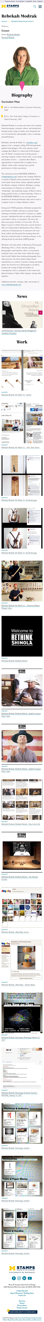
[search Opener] (34, 6)
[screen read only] (40, 6)
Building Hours (29, 1293)
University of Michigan (24, 1318)
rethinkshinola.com (9, 176)
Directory (22, 1301)
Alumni (34, 1)
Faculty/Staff (29, 1)
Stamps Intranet (22, 1308)
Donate (22, 1303)
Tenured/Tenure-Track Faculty (22, 21)
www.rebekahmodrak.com (11, 284)
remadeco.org (32, 142)
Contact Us (22, 1295)
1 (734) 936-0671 (22, 1291)
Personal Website (8, 37)
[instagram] (19, 1278)
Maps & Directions (16, 1293)
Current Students (20, 1)
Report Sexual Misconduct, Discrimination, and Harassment (24, 1320)
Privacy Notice (22, 1305)
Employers (40, 1)
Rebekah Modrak (13, 34)
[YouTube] (30, 1278)
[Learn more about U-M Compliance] (22, 1311)
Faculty (4, 21)
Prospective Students (10, 1)
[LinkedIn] (24, 1278)
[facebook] (14, 1278)
